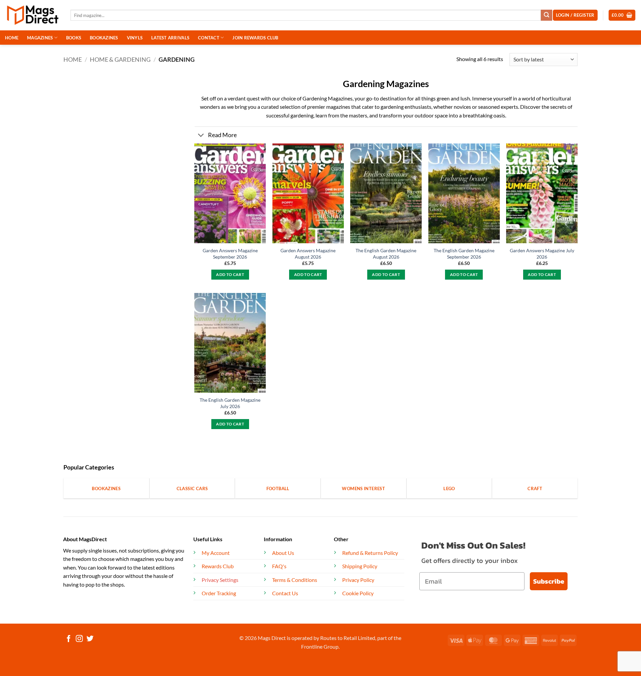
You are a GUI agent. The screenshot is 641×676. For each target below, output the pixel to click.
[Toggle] (201, 136)
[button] (622, 15)
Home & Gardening (120, 59)
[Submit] (546, 15)
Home (72, 59)
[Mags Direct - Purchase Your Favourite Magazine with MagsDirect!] (32, 15)
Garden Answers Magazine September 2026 (230, 254)
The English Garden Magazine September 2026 (464, 254)
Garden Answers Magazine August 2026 (308, 254)
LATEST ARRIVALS (170, 37)
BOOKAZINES (104, 37)
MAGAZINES (40, 37)
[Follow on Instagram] (79, 639)
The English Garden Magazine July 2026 (230, 403)
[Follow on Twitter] (89, 639)
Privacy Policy (358, 580)
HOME (11, 37)
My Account (216, 553)
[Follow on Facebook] (68, 639)
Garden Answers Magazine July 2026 (542, 254)
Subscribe (548, 581)
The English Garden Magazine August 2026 (386, 254)
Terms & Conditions (294, 580)
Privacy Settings (220, 580)
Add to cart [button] (230, 274)
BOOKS (73, 37)
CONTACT (208, 37)
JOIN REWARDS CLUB (255, 37)
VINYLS (135, 37)
